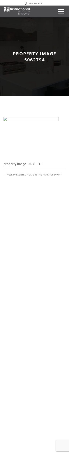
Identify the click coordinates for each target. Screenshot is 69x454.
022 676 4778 (36, 3)
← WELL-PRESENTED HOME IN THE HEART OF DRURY (32, 174)
